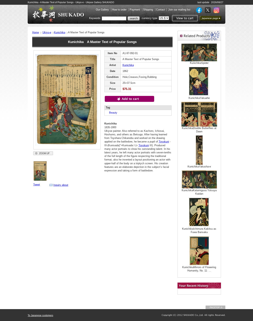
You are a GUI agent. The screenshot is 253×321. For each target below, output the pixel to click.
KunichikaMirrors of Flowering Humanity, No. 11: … (199, 269)
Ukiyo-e (46, 32)
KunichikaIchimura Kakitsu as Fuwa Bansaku (199, 230)
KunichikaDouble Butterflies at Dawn (199, 130)
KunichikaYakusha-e (199, 166)
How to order (119, 9)
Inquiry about (60, 184)
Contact (160, 9)
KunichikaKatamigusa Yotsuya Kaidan (199, 192)
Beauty (112, 112)
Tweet (36, 184)
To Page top (215, 307)
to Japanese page (210, 18)
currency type (149, 18)
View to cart (184, 18)
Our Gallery (103, 9)
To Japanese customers (40, 315)
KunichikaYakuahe (199, 97)
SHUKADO (58, 13)
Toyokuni (164, 141)
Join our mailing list (179, 9)
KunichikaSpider (199, 62)
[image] (40, 180)
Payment (135, 9)
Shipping (148, 9)
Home (35, 32)
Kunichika (59, 32)
